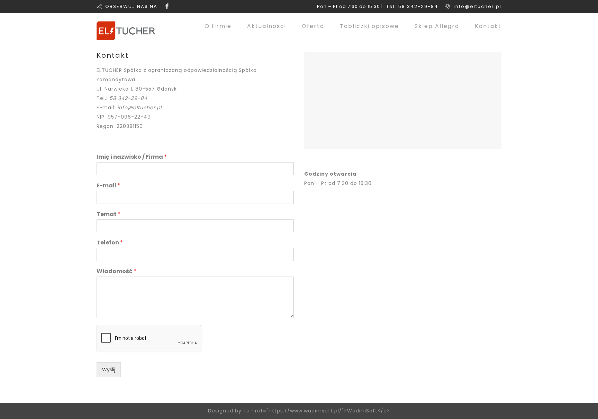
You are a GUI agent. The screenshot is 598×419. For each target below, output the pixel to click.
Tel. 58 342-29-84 (412, 6)
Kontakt (488, 26)
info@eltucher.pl (477, 6)
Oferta (313, 26)
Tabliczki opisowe (369, 26)
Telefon (110, 242)
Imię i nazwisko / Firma (132, 157)
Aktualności (266, 26)
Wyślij (108, 369)
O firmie (218, 26)
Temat (108, 214)
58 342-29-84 (128, 98)
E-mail (108, 185)
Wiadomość (116, 271)
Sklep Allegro (437, 26)
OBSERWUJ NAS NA (131, 6)
